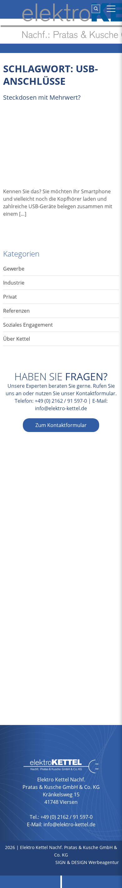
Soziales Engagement (28, 324)
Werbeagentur (104, 862)
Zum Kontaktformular (61, 425)
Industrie (13, 282)
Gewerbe (13, 268)
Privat (10, 296)
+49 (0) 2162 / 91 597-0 (61, 400)
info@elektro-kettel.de (61, 408)
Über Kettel (16, 338)
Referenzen (16, 310)
